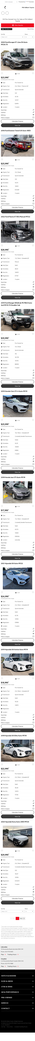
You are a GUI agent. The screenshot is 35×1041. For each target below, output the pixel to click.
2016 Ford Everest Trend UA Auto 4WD (16, 130)
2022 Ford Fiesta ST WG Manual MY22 (15, 216)
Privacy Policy (10, 1026)
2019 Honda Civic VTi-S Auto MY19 (14, 391)
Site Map (3, 1026)
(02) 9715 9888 (9, 963)
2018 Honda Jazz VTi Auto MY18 (13, 477)
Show (26, 34)
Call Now (3, 112)
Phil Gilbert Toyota (28, 7)
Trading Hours (11, 954)
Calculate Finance (17, 121)
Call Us (3, 12)
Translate (31, 2)
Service (4, 1003)
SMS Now (3, 115)
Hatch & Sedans (8, 975)
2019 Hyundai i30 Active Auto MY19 (14, 649)
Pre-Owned (6, 997)
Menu (33, 12)
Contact (5, 1008)
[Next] (33, 73)
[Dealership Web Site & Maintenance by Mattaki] (4, 1030)
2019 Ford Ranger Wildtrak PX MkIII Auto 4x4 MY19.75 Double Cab (16, 304)
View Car (17, 125)
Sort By (3, 34)
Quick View (4, 110)
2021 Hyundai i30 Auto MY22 (12, 563)
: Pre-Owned (6, 29)
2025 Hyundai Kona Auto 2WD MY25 (15, 821)
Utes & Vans (6, 986)
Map (2, 954)
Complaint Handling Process (21, 1026)
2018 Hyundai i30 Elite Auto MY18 (14, 735)
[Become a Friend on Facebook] (2, 1016)
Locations (7, 12)
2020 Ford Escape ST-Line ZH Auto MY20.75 (14, 43)
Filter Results (19, 25)
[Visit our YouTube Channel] (5, 1016)
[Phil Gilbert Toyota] (4, 7)
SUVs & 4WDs (7, 981)
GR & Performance (10, 992)
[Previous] (2, 73)
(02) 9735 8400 (9, 951)
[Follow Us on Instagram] (8, 1016)
